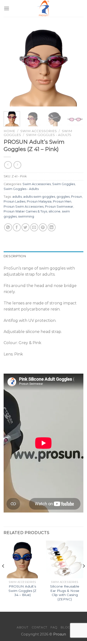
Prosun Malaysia (39, 201)
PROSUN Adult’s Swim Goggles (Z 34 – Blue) (22, 590)
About (22, 627)
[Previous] (11, 67)
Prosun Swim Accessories (24, 206)
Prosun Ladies (14, 201)
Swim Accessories (38, 131)
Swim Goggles (63, 184)
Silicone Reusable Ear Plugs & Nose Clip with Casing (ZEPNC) (64, 592)
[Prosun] (43, 8)
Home (9, 131)
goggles (63, 196)
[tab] (43, 256)
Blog (65, 627)
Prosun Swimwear (59, 206)
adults (17, 196)
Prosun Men (62, 201)
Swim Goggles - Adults (48, 135)
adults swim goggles (39, 196)
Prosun (76, 196)
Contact (39, 627)
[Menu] (6, 8)
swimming (26, 216)
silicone (54, 211)
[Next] (75, 67)
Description (15, 256)
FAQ (54, 627)
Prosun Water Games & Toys (25, 211)
